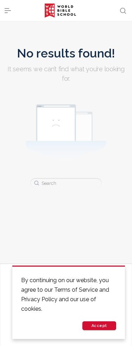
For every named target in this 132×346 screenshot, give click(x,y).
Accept (99, 325)
